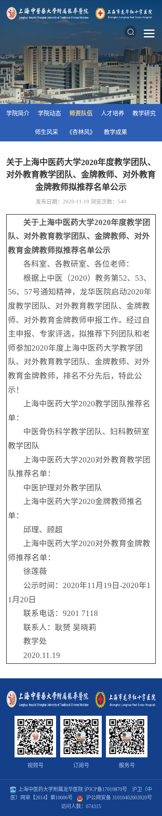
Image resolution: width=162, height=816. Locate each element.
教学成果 (115, 132)
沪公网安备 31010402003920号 (119, 798)
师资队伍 (81, 113)
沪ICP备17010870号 (105, 789)
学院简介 (17, 113)
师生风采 (46, 132)
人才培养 (112, 113)
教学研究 (144, 113)
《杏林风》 (81, 132)
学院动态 (49, 113)
